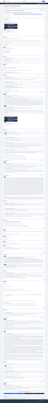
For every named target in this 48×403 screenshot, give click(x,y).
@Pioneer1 (5, 264)
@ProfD (4, 94)
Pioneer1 (11, 58)
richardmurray (6, 7)
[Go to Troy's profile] (4, 230)
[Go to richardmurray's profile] (4, 19)
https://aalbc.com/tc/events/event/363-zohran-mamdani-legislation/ (16, 257)
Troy (5, 241)
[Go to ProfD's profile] (4, 37)
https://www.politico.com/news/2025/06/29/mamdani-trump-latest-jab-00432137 (12, 221)
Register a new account (14, 393)
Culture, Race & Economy (13, 7)
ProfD (5, 56)
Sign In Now (34, 393)
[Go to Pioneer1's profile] (4, 47)
